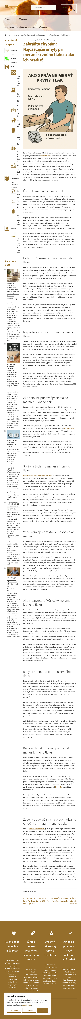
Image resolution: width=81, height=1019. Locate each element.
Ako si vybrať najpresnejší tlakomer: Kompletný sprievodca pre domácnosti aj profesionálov (12, 370)
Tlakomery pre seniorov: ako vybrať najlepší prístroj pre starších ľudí (13, 582)
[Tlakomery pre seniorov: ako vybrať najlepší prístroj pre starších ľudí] (13, 571)
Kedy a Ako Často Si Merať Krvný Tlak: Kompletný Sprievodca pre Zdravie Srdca (63, 901)
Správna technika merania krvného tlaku (38, 476)
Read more (10, 427)
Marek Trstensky (49, 40)
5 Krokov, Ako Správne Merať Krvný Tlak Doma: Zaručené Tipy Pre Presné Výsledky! (36, 901)
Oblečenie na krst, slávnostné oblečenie (19, 27)
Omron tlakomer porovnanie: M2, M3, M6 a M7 (13, 514)
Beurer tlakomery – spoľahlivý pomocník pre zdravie (13, 443)
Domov (9, 19)
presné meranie (45, 156)
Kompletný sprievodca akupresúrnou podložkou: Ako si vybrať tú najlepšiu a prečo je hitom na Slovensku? (13, 289)
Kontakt (44, 27)
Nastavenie (14, 1010)
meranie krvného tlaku (37, 829)
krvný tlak (59, 787)
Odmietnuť (29, 1010)
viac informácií (26, 1005)
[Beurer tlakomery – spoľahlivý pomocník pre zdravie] (13, 434)
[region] (27, 1004)
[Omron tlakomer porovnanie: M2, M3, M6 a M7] (13, 506)
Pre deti (24, 19)
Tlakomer (16, 35)
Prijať (42, 1010)
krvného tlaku (69, 428)
